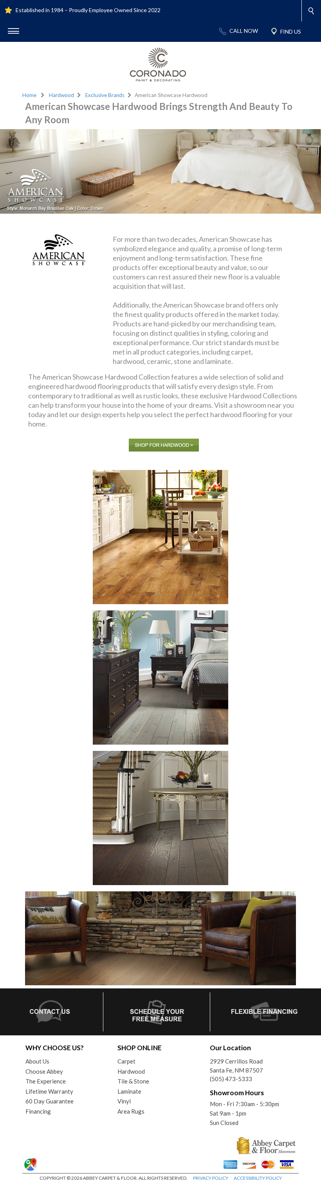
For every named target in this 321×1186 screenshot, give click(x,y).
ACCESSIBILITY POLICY (258, 1178)
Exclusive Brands (104, 95)
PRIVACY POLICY (210, 1178)
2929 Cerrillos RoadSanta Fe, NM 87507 (236, 1066)
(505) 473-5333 (231, 1078)
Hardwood (61, 95)
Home (29, 95)
